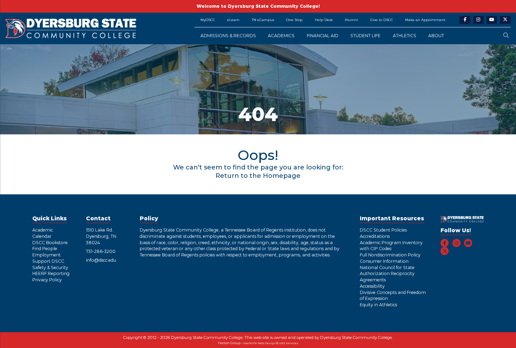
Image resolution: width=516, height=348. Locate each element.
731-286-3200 (100, 251)
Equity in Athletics (378, 304)
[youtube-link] (492, 20)
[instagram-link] (478, 20)
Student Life (365, 35)
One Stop (294, 20)
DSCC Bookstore (50, 242)
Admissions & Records (228, 35)
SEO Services (288, 343)
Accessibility (372, 286)
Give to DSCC (381, 20)
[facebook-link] (464, 20)
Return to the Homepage (258, 176)
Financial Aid (322, 35)
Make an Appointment (425, 20)
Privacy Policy (47, 279)
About (436, 35)
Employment (46, 254)
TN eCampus (263, 20)
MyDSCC (207, 20)
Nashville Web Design (259, 343)
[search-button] (506, 35)
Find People (44, 248)
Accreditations (375, 236)
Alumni (351, 20)
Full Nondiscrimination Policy (390, 254)
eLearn (233, 20)
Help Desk (324, 20)
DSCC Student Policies (383, 230)
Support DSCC (48, 261)
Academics (281, 35)
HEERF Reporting (51, 273)
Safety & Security (50, 267)
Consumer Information (384, 261)
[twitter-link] (505, 20)
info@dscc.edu (101, 260)
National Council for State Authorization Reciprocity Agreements (387, 274)
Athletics (404, 35)
